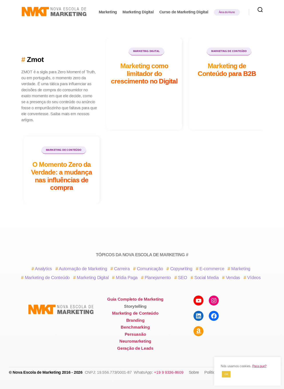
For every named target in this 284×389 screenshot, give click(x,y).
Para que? (259, 366)
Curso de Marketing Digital (183, 12)
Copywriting (181, 268)
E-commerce (211, 268)
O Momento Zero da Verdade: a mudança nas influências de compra (61, 176)
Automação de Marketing (83, 268)
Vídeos (253, 277)
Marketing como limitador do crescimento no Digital (144, 73)
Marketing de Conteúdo (229, 51)
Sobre (194, 372)
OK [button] (226, 374)
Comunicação (150, 268)
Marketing (108, 12)
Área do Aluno (227, 12)
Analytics (43, 268)
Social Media (206, 277)
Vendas (233, 277)
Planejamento (158, 277)
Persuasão (135, 334)
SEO (182, 277)
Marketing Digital (138, 12)
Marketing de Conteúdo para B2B (227, 69)
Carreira (122, 268)
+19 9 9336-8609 (168, 372)
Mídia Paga (127, 277)
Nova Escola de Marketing (37, 372)
